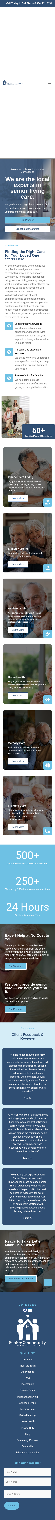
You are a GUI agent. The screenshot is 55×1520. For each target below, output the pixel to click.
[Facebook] (25, 1310)
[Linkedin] (30, 1310)
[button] (49, 82)
